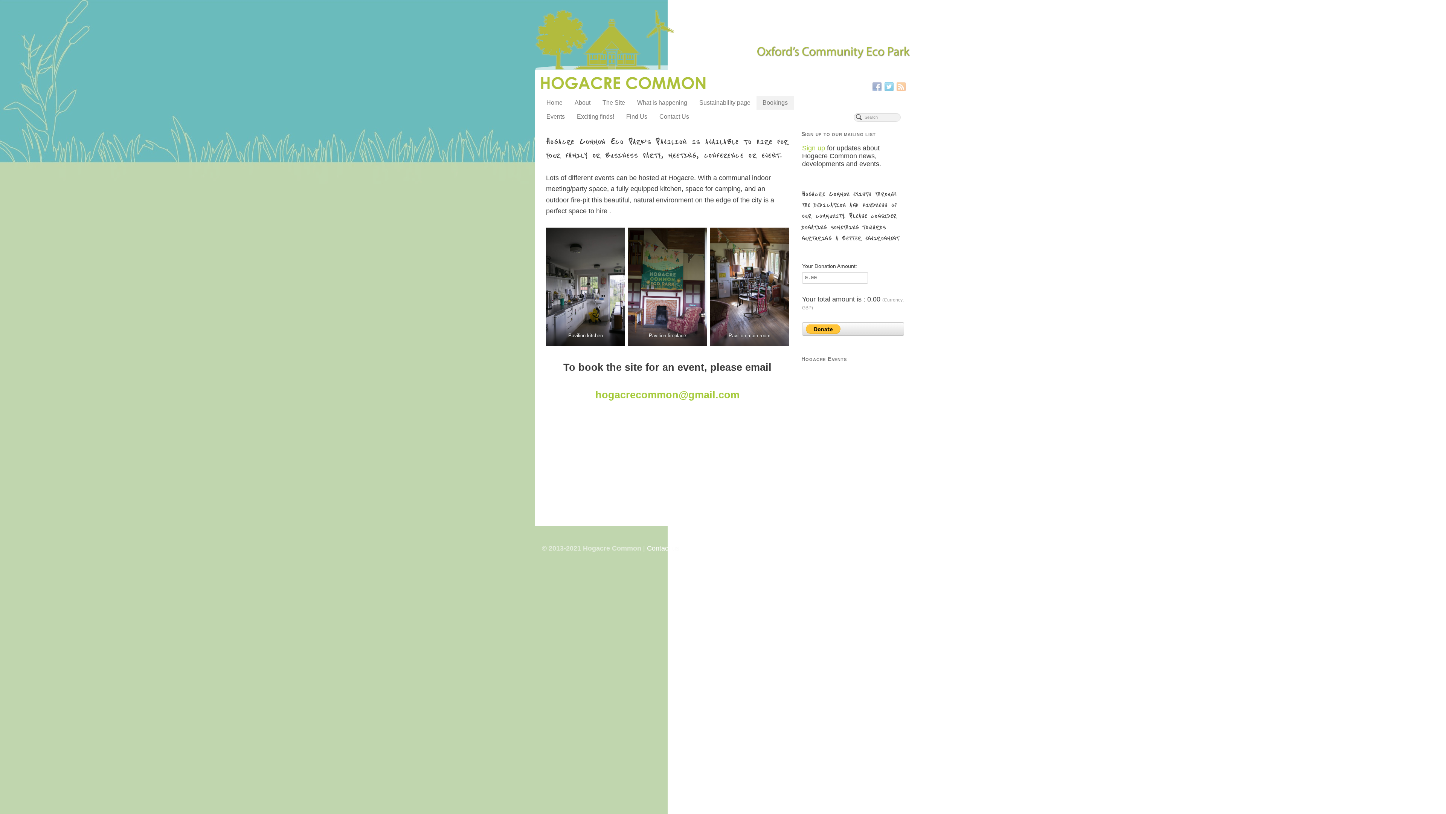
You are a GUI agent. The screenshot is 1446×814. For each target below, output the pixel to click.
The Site (613, 102)
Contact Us (674, 116)
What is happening (662, 102)
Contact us (663, 548)
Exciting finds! (595, 116)
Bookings (775, 102)
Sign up (813, 148)
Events (555, 116)
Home (554, 102)
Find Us (636, 116)
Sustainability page (724, 102)
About (582, 102)
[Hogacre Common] (723, 52)
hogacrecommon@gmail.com (667, 395)
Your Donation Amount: (829, 266)
